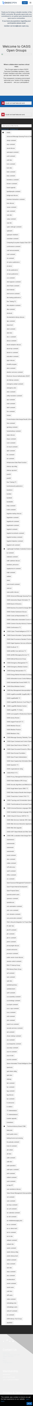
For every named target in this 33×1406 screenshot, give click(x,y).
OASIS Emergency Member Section (17, 666)
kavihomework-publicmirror (15, 486)
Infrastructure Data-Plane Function (16, 462)
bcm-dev (9, 168)
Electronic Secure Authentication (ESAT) (18, 376)
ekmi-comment (11, 368)
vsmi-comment (11, 1201)
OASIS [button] (8, 132)
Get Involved (6, 1374)
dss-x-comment (11, 337)
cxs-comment (11, 278)
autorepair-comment (12, 152)
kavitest (9, 494)
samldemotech (11, 989)
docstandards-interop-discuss (15, 317)
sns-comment (11, 1040)
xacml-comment (11, 1283)
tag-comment (10, 1091)
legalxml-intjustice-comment (15, 541)
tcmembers (10, 1122)
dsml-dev (9, 333)
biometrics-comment (13, 179)
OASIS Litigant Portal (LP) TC (15, 721)
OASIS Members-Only (13, 733)
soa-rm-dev (10, 1055)
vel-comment (10, 1197)
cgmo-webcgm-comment (14, 227)
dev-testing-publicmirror (14, 297)
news (8, 580)
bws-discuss (10, 203)
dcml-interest (10, 289)
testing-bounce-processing (15, 1138)
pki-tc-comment (11, 937)
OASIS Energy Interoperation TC (16, 670)
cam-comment (11, 211)
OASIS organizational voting (15, 769)
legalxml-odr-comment (13, 545)
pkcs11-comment (11, 930)
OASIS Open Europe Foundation (16, 753)
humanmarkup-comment (14, 431)
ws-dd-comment (11, 1216)
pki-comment (10, 934)
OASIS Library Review (13, 718)
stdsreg (9, 1079)
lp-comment (10, 553)
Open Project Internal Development (17, 886)
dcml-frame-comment (13, 285)
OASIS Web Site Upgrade (14, 828)
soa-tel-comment (12, 1059)
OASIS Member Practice (14, 729)
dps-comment (11, 321)
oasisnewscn (10, 839)
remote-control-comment (14, 961)
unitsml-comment (11, 1177)
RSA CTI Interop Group (13, 965)
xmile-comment (11, 1299)
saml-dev (9, 981)
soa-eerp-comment (12, 1047)
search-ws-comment (13, 1024)
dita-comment (11, 309)
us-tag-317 (10, 1185)
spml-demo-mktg (12, 1071)
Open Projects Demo (13, 890)
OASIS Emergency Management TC (17, 663)
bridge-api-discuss (12, 195)
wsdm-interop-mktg (12, 1252)
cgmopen (9, 230)
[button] (3, 132)
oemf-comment (11, 871)
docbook (9, 313)
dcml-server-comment (13, 293)
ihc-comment (10, 454)
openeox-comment (12, 898)
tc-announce (10, 1102)
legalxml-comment (12, 529)
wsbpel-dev (10, 1244)
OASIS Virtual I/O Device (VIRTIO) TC (18, 816)
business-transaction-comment (16, 199)
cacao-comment (11, 207)
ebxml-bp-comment (12, 348)
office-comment (11, 875)
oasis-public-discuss (13, 592)
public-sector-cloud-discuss (15, 957)
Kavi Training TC (11, 482)
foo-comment (11, 411)
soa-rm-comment (12, 1051)
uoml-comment (11, 1181)
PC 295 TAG (10, 926)
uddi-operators (11, 1165)
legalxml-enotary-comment (14, 537)
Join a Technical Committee (11, 1379)
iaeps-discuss (11, 435)
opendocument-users (13, 894)
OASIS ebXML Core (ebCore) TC (16, 651)
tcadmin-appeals (11, 1118)
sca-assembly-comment (14, 996)
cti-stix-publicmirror (12, 270)
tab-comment (10, 1083)
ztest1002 (9, 1322)
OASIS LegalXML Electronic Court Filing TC (19, 702)
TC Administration (12, 1110)
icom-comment (11, 443)
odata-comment (11, 863)
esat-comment (11, 403)
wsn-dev (9, 1267)
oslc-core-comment (12, 910)
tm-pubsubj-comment (13, 1142)
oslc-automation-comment (14, 906)
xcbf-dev (9, 1291)
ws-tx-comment (11, 1232)
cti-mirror (9, 266)
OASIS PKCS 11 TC (12, 773)
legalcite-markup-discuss (14, 513)
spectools (9, 1067)
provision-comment (12, 953)
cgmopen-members (12, 234)
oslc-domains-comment (13, 914)
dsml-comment (11, 329)
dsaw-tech (10, 325)
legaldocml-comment (13, 521)
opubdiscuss (10, 902)
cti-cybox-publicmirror (13, 262)
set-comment (10, 1032)
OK (30, 1403)
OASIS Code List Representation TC (17, 615)
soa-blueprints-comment (14, 1044)
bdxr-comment (11, 172)
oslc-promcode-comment (14, 918)
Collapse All (14, 129)
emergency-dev (11, 388)
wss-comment (11, 1275)
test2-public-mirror (12, 1134)
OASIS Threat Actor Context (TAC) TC (18, 796)
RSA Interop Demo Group (14, 969)
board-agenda (11, 187)
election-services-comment (15, 372)
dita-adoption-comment (13, 305)
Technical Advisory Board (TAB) (16, 1126)
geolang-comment (12, 427)
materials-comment (12, 556)
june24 (9, 474)
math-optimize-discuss (13, 560)
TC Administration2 (12, 1114)
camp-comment (11, 219)
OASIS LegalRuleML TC (13, 698)
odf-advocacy (11, 867)
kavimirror (9, 490)
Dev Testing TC (11, 301)
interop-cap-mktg (12, 466)
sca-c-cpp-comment (13, 1008)
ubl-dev (9, 1154)
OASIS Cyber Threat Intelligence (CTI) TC (19, 631)
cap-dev (9, 223)
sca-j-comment (11, 1012)
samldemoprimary (12, 985)
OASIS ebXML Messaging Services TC (18, 655)
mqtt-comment (11, 572)
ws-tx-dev (10, 1236)
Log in (25, 2)
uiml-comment (11, 1173)
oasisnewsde (10, 843)
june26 (9, 478)
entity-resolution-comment (14, 395)
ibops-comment (11, 439)
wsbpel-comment (12, 1240)
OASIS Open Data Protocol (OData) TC (18, 745)
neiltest (9, 576)
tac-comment (10, 1087)
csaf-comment (11, 254)
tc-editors (9, 1106)
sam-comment (11, 977)
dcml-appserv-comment (14, 282)
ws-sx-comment (11, 1224)
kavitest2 (9, 498)
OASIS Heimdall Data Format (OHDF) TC (18, 682)
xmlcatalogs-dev (11, 1303)
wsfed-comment (11, 1260)
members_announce (12, 564)
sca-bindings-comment (13, 1000)
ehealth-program (12, 364)
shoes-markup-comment (14, 1036)
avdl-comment (11, 156)
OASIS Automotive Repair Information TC (18, 600)
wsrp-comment (11, 1271)
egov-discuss (11, 360)
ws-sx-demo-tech (12, 1228)
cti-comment (10, 258)
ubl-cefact (10, 1150)
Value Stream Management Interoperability (19, 1193)
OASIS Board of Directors (14, 604)
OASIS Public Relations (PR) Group (17, 780)
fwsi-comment (11, 423)
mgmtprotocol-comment (14, 568)
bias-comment (11, 175)
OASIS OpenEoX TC (12, 765)
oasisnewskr (10, 851)
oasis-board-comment (13, 584)
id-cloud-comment (12, 447)
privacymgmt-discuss (13, 945)
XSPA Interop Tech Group (14, 1318)
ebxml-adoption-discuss (14, 344)
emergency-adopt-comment (15, 384)
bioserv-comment (12, 183)
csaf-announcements (13, 250)
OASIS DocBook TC (12, 647)
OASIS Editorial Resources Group (16, 659)
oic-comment (10, 879)
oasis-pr (9, 588)
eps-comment (11, 399)
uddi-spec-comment (13, 1169)
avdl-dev (9, 160)
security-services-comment (15, 1028)
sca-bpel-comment (12, 1004)
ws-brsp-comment (12, 1205)
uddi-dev (9, 1161)
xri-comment (10, 1315)
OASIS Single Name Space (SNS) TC (17, 788)
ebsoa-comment (11, 340)
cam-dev (9, 215)
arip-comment (11, 144)
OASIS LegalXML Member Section (17, 706)
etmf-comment (11, 407)
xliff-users (9, 1295)
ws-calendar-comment (13, 1212)
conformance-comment (13, 246)
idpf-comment (11, 450)
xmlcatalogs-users (12, 1307)
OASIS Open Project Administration (17, 757)
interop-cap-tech (12, 470)
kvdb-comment (11, 509)
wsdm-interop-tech (12, 1256)
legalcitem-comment (12, 517)
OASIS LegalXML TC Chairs (15, 710)
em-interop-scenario (13, 380)
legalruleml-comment (13, 525)
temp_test (9, 1130)
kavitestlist (10, 501)
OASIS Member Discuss (13, 725)
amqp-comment (11, 140)
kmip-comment (11, 505)
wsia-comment (11, 1264)
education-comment (12, 356)
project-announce (12, 949)
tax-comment (10, 1099)
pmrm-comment (11, 941)
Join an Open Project (9, 1377)
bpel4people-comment (13, 191)
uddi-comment (11, 1157)
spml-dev (9, 1075)
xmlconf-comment (12, 1311)
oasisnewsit (10, 847)
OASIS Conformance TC (14, 627)
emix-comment (11, 392)
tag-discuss (10, 1095)
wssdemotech (11, 1279)
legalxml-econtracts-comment (15, 533)
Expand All (5, 129)
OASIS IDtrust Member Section (16, 686)
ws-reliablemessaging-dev (14, 1220)
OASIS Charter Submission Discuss (17, 611)
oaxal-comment (11, 855)
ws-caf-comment (12, 1209)
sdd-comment (11, 1016)
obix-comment (11, 859)
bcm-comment (11, 164)
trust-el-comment (12, 1146)
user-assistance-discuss (14, 1189)
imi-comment (10, 458)
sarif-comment (11, 992)
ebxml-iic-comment (12, 352)
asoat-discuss (11, 148)
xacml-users (10, 1287)
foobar (9, 415)
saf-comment (10, 973)
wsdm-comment (11, 1248)
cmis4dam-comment (12, 238)
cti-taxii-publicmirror (12, 274)
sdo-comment (11, 1020)
